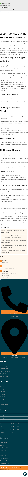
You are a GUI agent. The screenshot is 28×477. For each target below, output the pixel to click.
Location (2, 399)
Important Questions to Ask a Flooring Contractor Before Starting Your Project (13, 231)
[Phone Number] (1, 261)
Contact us (2, 391)
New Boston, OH (4, 447)
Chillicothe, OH (3, 442)
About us (2, 386)
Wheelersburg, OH (4, 463)
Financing (2, 394)
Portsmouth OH (3, 453)
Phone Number (5, 260)
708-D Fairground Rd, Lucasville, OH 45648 (10, 268)
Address (4, 266)
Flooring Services (4, 396)
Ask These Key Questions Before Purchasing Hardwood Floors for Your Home (13, 251)
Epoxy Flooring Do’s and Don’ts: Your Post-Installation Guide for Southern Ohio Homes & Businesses (12, 236)
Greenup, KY (3, 445)
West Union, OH (3, 460)
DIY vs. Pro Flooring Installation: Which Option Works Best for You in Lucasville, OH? (13, 246)
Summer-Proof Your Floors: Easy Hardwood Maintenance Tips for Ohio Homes (13, 241)
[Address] (1, 266)
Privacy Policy (3, 402)
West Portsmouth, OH (5, 458)
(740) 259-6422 (5, 262)
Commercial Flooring (5, 371)
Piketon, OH (3, 450)
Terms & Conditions (4, 404)
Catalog (2, 389)
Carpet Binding (3, 366)
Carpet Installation (4, 368)
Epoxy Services (3, 373)
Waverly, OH (3, 455)
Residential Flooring (4, 376)
